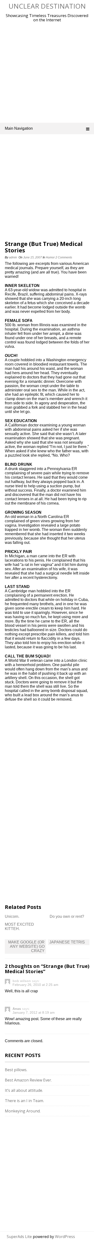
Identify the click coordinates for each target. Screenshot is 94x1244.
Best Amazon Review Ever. (28, 1080)
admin (13, 257)
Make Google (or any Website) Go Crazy (26, 946)
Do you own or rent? (67, 916)
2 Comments (63, 257)
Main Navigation (19, 128)
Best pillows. (16, 1069)
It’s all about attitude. (24, 1090)
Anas (17, 1009)
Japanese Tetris (67, 942)
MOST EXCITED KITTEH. (19, 926)
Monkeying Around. (22, 1111)
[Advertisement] (47, 71)
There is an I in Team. (24, 1100)
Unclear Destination (47, 6)
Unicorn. (12, 916)
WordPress (65, 1236)
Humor (50, 257)
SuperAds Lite (19, 1236)
